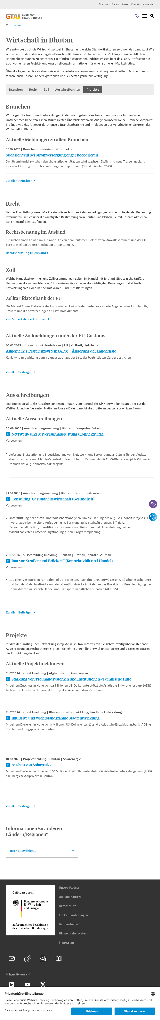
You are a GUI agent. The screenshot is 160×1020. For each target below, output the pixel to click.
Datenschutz (67, 906)
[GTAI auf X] (43, 985)
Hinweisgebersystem (73, 933)
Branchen (16, 90)
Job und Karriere (70, 897)
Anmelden (148, 4)
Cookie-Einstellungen (73, 915)
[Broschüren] (58, 958)
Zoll (46, 90)
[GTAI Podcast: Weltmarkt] (27, 958)
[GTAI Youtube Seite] (27, 985)
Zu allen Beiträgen (19, 181)
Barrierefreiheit (69, 924)
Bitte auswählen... (23, 851)
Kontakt (135, 4)
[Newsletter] (43, 958)
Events (115, 4)
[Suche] (152, 16)
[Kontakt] (12, 958)
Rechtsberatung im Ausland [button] (26, 253)
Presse (125, 4)
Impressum (66, 943)
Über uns (104, 4)
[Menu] (144, 16)
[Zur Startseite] (24, 18)
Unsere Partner (69, 888)
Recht (33, 90)
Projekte (92, 90)
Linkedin (12, 985)
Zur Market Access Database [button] (26, 319)
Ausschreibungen (67, 90)
